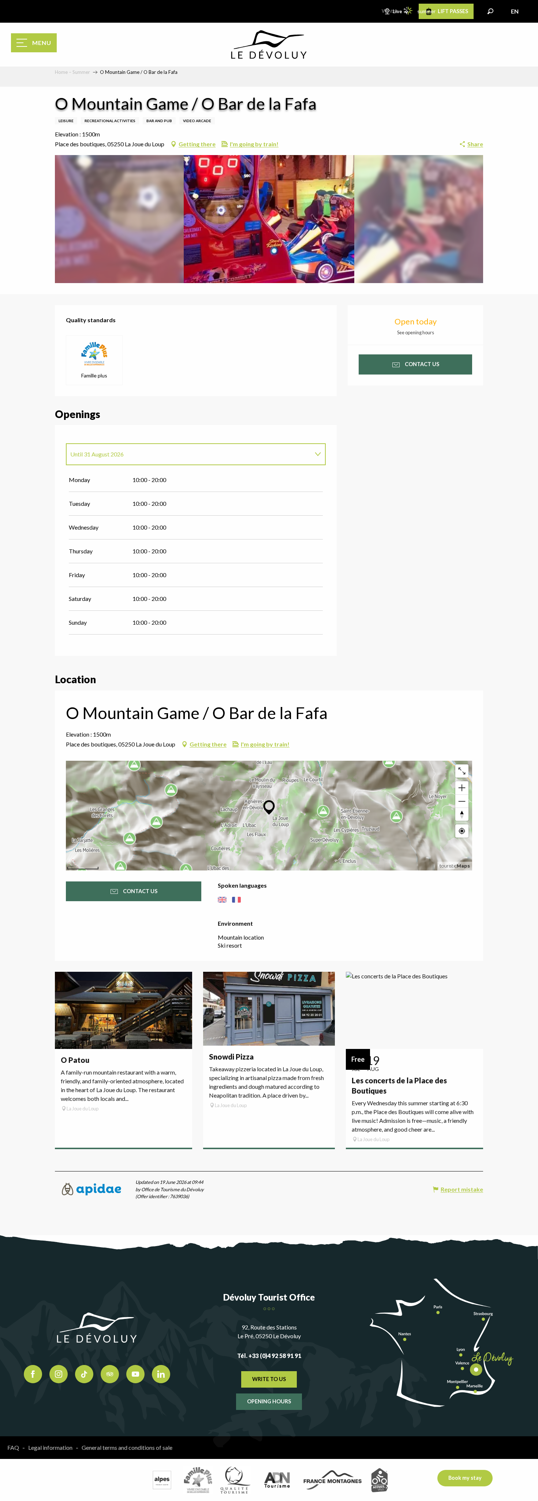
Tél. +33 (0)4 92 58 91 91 (269, 1355)
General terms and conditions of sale (127, 1447)
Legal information (50, 1447)
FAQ (13, 1447)
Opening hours (269, 1401)
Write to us (269, 1379)
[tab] (188, 454)
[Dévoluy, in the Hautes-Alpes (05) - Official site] (269, 44)
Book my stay (465, 1478)
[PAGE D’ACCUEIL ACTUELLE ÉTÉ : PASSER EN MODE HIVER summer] (408, 10)
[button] (490, 11)
